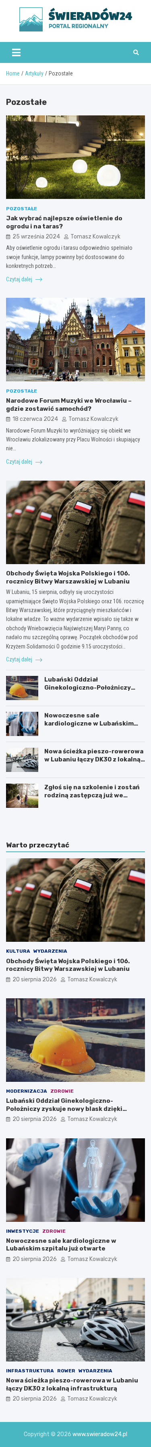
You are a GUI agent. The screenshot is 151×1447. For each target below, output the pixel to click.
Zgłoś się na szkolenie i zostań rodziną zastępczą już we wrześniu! (92, 795)
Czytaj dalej (19, 279)
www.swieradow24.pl (99, 1434)
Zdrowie (62, 1091)
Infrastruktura (30, 1371)
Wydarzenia (50, 951)
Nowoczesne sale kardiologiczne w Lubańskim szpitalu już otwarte (89, 723)
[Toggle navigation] (16, 52)
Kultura (18, 951)
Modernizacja (26, 1091)
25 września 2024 (36, 236)
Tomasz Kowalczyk (95, 236)
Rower (66, 1371)
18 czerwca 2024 (35, 419)
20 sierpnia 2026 (34, 979)
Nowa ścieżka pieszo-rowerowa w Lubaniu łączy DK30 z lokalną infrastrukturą (93, 759)
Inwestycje (22, 1231)
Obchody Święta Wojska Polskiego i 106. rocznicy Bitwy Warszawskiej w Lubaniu (68, 577)
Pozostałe (21, 208)
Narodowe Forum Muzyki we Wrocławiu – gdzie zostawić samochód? (69, 404)
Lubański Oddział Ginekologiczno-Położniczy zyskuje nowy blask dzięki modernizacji (87, 691)
